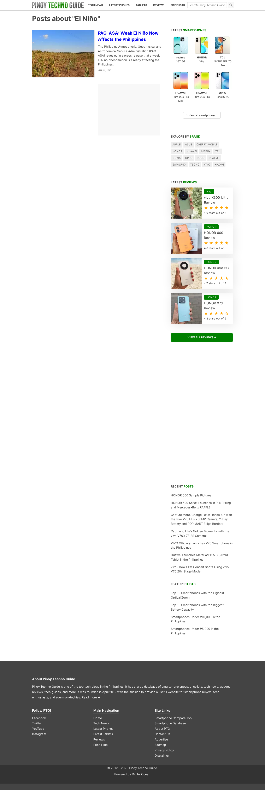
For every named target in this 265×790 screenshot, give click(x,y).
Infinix (205, 151)
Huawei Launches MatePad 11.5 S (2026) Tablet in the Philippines (199, 557)
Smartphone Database (170, 723)
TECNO (195, 164)
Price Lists (100, 744)
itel (217, 151)
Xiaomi (219, 164)
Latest (188, 30)
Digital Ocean (141, 774)
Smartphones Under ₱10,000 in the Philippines (195, 619)
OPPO (189, 158)
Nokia (176, 158)
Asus (188, 144)
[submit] (231, 5)
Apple (176, 144)
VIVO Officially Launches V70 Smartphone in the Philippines (201, 545)
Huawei (192, 151)
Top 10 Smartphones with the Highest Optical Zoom (197, 595)
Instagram (39, 734)
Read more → (91, 697)
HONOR (177, 151)
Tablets (141, 5)
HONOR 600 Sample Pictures (191, 495)
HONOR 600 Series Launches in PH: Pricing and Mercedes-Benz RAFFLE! (201, 505)
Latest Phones (119, 5)
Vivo (207, 164)
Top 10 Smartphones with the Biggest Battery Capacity (197, 607)
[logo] (58, 5)
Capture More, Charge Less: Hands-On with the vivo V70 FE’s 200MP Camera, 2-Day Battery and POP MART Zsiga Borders (201, 519)
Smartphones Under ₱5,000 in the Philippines (195, 631)
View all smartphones (200, 115)
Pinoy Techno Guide (59, 679)
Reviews (158, 5)
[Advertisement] (202, 415)
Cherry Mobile (207, 144)
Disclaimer (162, 755)
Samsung (179, 164)
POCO (201, 158)
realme (214, 158)
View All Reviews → (202, 337)
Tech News (95, 5)
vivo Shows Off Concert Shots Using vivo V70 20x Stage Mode (200, 569)
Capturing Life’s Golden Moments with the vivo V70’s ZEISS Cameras (200, 533)
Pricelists (178, 5)
